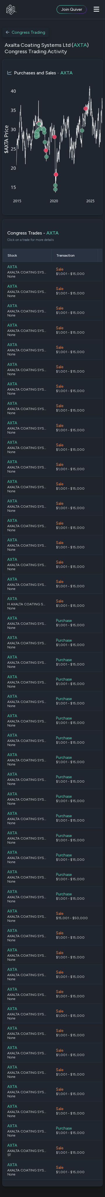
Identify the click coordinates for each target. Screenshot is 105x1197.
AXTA (80, 45)
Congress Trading (28, 32)
